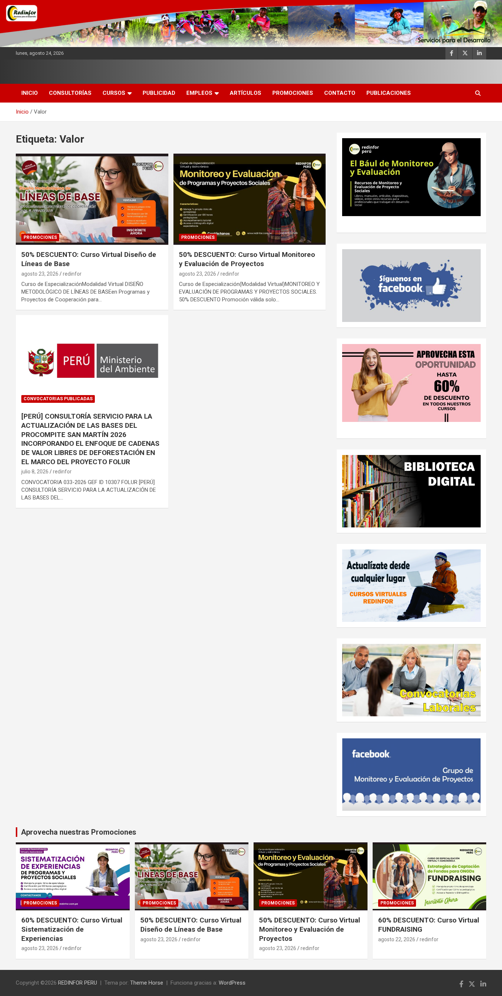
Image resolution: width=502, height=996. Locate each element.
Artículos (245, 93)
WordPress (232, 982)
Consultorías (70, 93)
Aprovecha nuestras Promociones (78, 832)
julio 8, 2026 (35, 471)
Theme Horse (146, 982)
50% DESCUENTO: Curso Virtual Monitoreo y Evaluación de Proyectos (247, 259)
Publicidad (159, 93)
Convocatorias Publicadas (58, 398)
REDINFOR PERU (77, 982)
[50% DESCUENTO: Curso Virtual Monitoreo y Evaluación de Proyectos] (249, 199)
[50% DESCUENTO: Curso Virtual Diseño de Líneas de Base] (92, 199)
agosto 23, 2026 (39, 274)
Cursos (114, 93)
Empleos (199, 93)
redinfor (72, 274)
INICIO (29, 93)
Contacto (339, 93)
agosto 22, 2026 (396, 939)
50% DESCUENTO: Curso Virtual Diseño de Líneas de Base (190, 925)
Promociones (292, 93)
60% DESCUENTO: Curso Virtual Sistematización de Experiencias (71, 929)
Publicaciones (388, 93)
